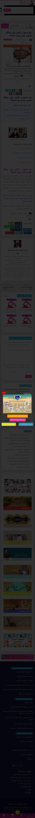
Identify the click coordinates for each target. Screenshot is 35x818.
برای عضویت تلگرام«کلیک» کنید (26, 424)
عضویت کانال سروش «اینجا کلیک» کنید (17, 420)
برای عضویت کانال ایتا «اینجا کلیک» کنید (18, 416)
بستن (4, 392)
